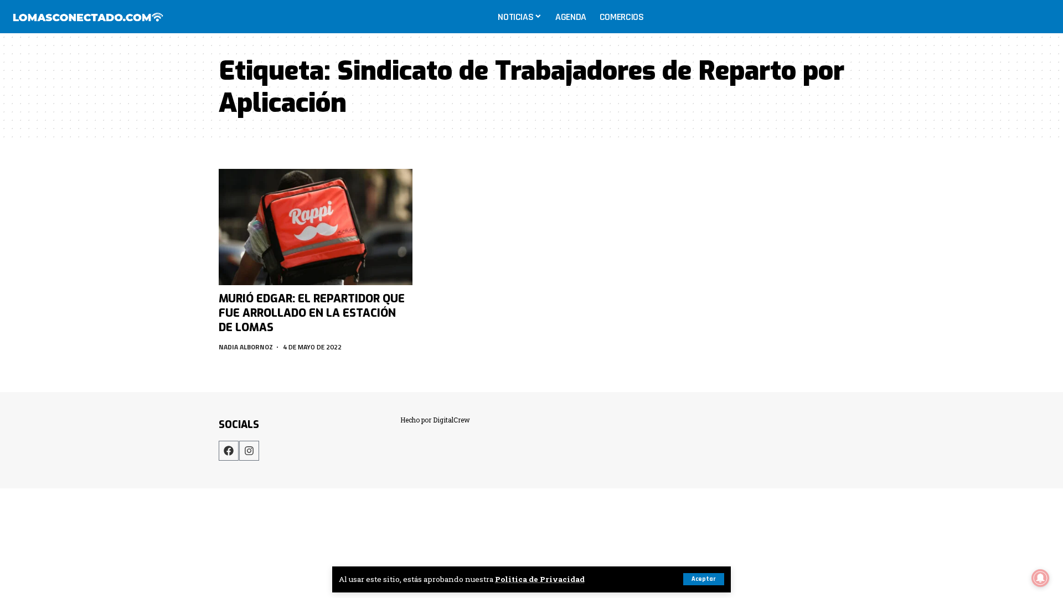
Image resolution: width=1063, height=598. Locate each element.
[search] (1043, 16)
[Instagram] (249, 451)
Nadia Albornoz (246, 347)
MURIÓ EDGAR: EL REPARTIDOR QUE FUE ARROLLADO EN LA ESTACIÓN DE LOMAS (312, 313)
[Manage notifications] (1040, 578)
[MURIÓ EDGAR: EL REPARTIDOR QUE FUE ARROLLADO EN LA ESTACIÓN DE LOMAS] (315, 227)
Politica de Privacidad (540, 579)
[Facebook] (229, 451)
